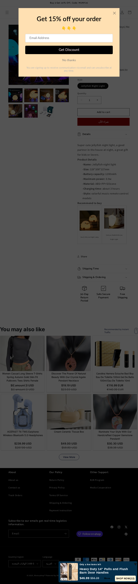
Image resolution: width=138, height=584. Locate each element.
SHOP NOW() (125, 578)
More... (108, 578)
